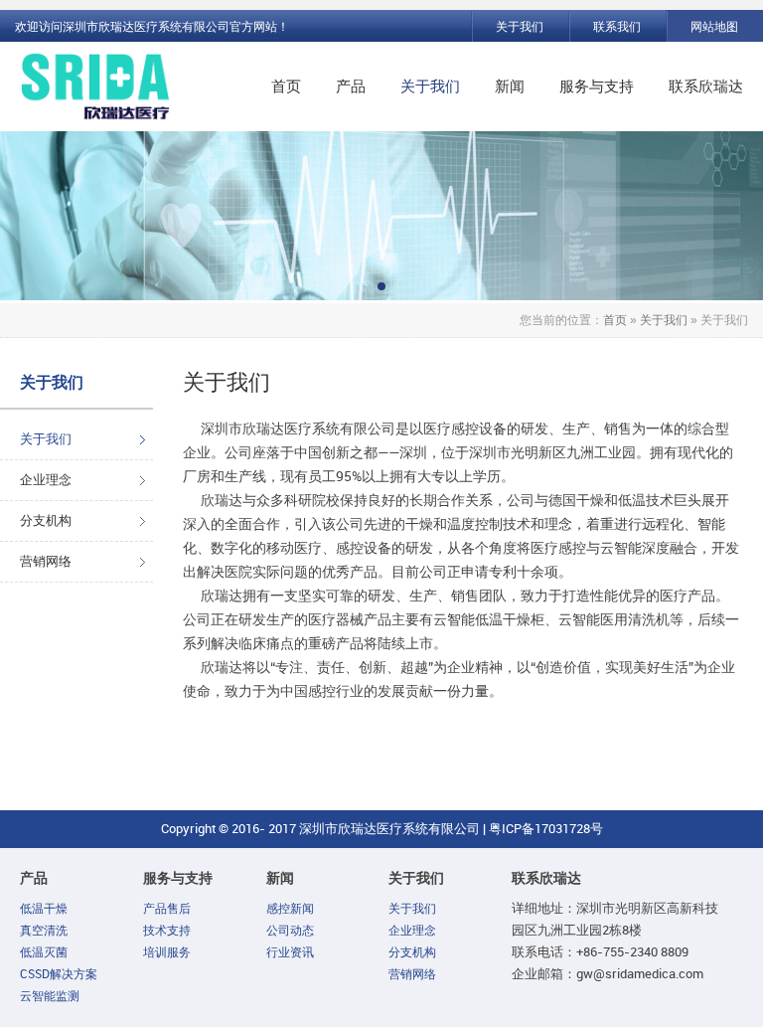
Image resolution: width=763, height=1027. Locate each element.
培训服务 (624, 216)
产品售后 (624, 148)
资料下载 (624, 249)
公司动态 (290, 931)
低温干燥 (44, 909)
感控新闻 (290, 909)
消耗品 (393, 317)
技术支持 (624, 182)
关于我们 (519, 27)
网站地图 (714, 27)
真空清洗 (44, 931)
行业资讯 (290, 952)
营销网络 (465, 249)
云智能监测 (408, 283)
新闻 (510, 86)
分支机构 (46, 520)
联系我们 (617, 27)
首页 (286, 86)
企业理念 (46, 479)
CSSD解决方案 (58, 974)
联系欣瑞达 (706, 86)
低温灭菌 (44, 952)
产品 (351, 86)
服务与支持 (596, 86)
